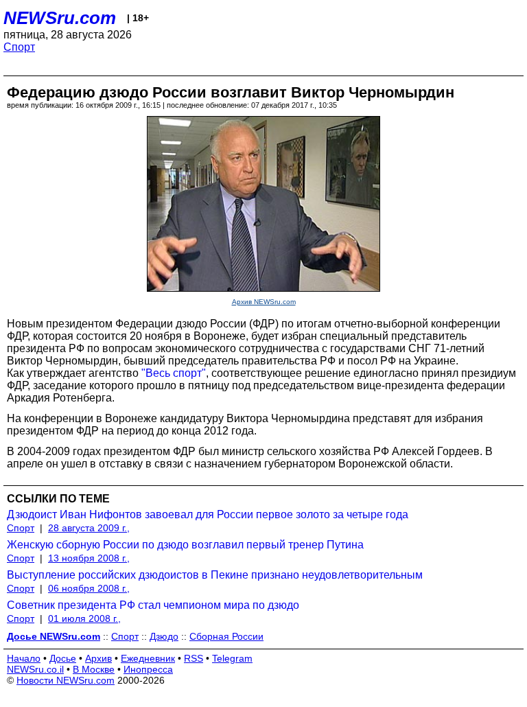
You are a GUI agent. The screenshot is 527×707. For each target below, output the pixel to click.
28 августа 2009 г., (89, 527)
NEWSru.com (59, 18)
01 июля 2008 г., (84, 618)
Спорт (19, 47)
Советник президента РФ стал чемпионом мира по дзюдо (153, 605)
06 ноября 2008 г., (89, 588)
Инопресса (148, 669)
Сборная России (226, 636)
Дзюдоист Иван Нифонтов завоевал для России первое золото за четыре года (207, 514)
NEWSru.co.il (35, 669)
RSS (193, 658)
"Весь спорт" (173, 373)
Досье (62, 658)
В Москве (94, 669)
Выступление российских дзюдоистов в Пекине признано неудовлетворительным (215, 575)
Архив (98, 658)
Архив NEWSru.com (264, 301)
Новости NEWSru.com (65, 680)
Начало (23, 658)
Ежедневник (148, 658)
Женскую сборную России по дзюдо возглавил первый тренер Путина (185, 544)
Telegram (232, 658)
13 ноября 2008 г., (89, 558)
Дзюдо (164, 636)
